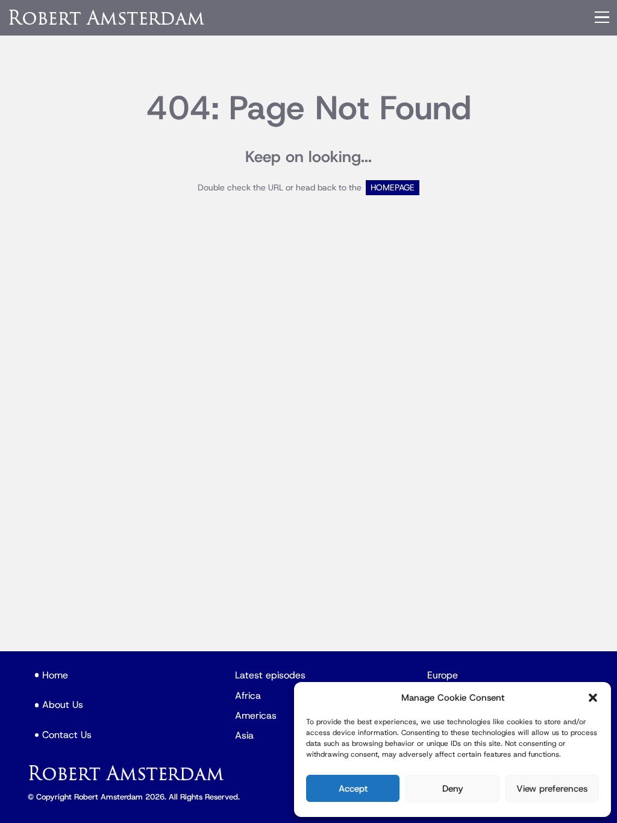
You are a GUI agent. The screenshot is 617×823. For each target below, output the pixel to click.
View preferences (551, 789)
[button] (593, 698)
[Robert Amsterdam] (107, 17)
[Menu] (602, 17)
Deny (452, 789)
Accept (353, 789)
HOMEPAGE (393, 187)
